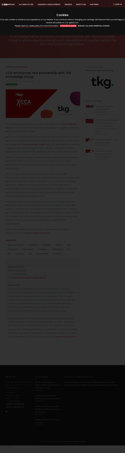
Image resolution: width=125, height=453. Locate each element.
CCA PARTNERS (11, 84)
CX (69, 249)
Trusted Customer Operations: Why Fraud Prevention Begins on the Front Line (47, 409)
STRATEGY (59, 245)
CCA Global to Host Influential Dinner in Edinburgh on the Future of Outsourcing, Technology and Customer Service (106, 126)
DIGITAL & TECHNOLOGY (16, 245)
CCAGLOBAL (20, 254)
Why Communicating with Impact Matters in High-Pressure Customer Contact (48, 385)
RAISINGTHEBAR (42, 254)
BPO (69, 245)
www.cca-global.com (65, 336)
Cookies (83, 441)
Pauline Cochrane (41, 232)
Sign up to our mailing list (79, 377)
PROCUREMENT (28, 249)
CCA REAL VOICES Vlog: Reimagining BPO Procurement (104, 109)
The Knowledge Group (33, 144)
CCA (4, 4)
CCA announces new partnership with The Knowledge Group (103, 154)
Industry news (28, 81)
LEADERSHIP (42, 249)
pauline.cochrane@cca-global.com (28, 277)
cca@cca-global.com (15, 404)
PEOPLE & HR (33, 245)
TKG (30, 254)
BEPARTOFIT (57, 254)
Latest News (41, 377)
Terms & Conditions (71, 441)
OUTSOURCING (13, 249)
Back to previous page (17, 67)
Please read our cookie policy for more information (36, 26)
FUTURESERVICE (57, 249)
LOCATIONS (47, 245)
